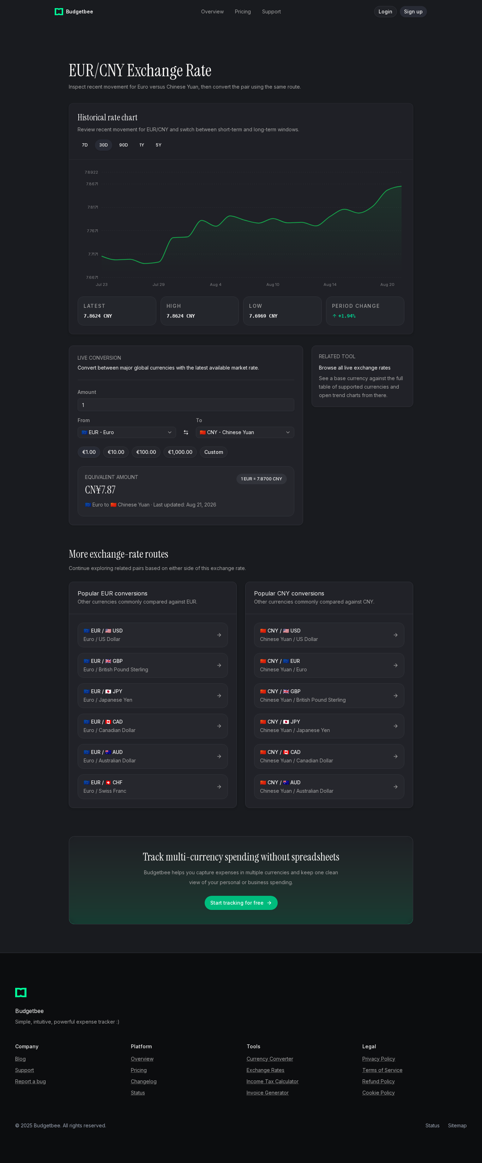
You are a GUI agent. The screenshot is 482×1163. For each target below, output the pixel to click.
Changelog (144, 1081)
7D (85, 145)
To (199, 420)
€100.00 (146, 452)
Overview (142, 1059)
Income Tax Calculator (273, 1081)
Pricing (139, 1070)
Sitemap (457, 1125)
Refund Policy (378, 1081)
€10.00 (116, 452)
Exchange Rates (265, 1070)
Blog (20, 1059)
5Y (159, 145)
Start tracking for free (237, 903)
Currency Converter (270, 1059)
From (84, 420)
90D (123, 145)
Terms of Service (382, 1070)
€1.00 (89, 452)
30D (103, 145)
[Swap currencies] (186, 432)
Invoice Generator (268, 1093)
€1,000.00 (180, 452)
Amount (87, 392)
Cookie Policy (378, 1093)
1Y (141, 145)
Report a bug (30, 1081)
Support (24, 1070)
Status (138, 1093)
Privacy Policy (378, 1059)
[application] (241, 228)
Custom (213, 452)
